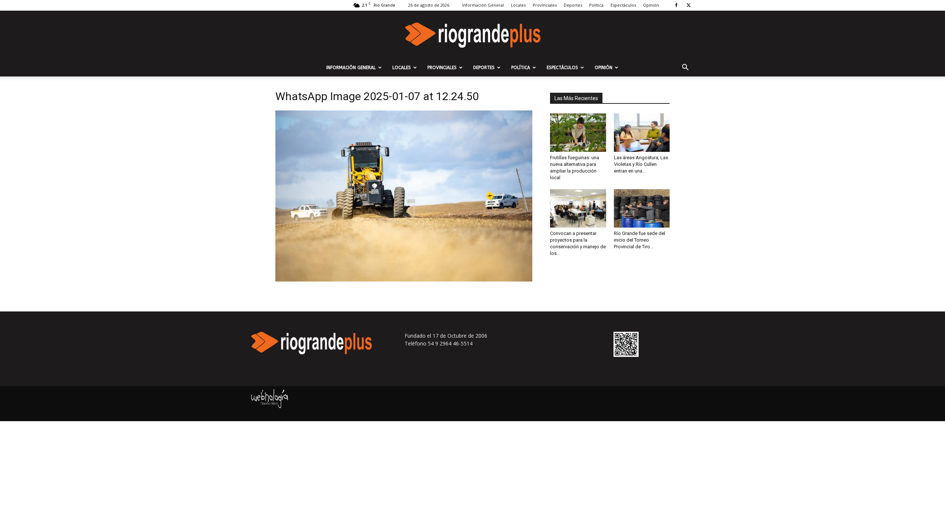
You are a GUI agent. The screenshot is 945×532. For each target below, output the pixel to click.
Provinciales (545, 5)
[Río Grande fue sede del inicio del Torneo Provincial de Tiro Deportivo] (642, 208)
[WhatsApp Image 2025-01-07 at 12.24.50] (403, 279)
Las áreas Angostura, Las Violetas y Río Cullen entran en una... (641, 164)
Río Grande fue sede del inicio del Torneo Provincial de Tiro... (639, 240)
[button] (685, 68)
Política (596, 5)
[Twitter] (688, 5)
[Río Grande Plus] (472, 35)
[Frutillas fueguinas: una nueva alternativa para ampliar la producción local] (578, 132)
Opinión (651, 5)
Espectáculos (623, 5)
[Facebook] (676, 5)
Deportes (573, 5)
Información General (483, 5)
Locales (518, 5)
